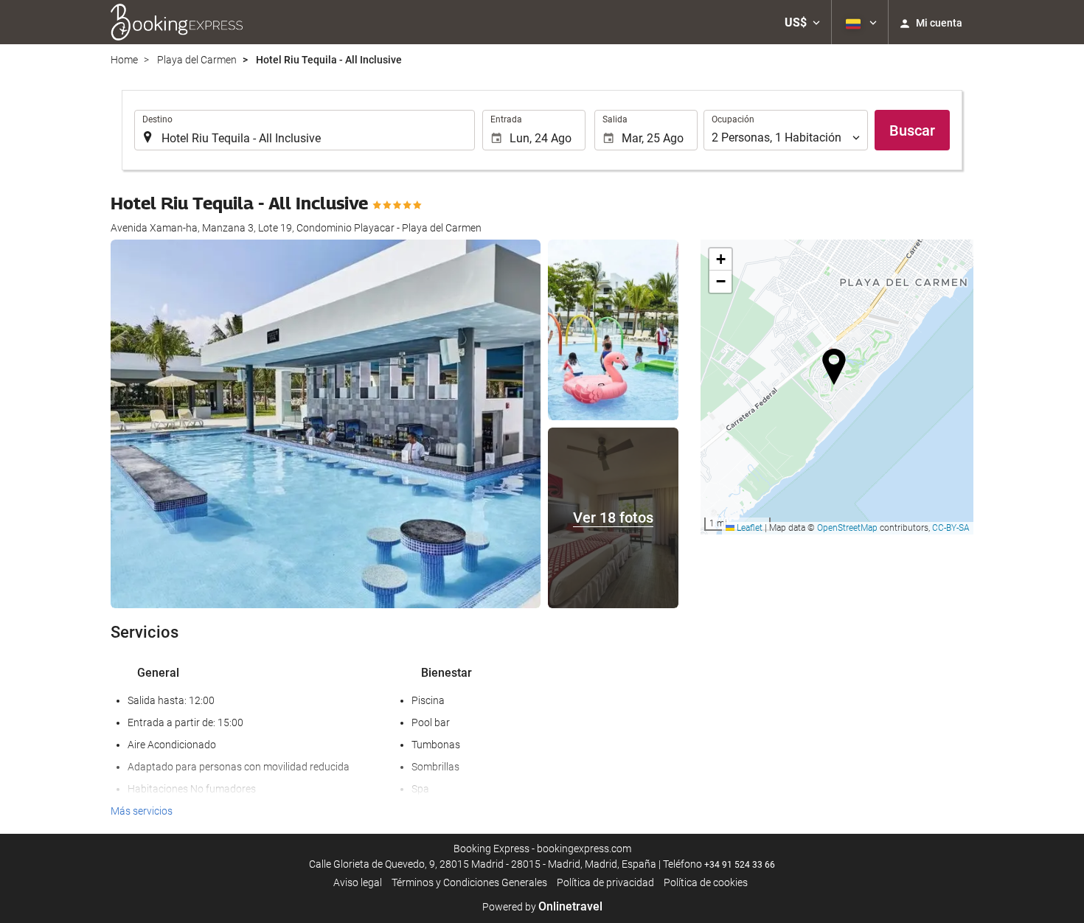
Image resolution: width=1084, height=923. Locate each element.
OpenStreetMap (847, 528)
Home (124, 60)
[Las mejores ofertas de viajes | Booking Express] (177, 22)
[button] (802, 22)
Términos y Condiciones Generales (469, 882)
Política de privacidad (605, 882)
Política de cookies (706, 882)
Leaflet (748, 528)
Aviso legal (357, 882)
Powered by (542, 907)
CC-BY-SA (951, 528)
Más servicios (142, 811)
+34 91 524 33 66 (739, 865)
